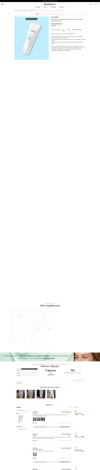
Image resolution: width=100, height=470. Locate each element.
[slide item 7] (50, 348)
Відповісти (35, 422)
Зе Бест (46, 7)
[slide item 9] (53, 348)
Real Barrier (55, 17)
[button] (20, 394)
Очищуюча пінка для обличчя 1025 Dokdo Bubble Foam (38, 338)
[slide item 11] (56, 348)
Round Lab (33, 335)
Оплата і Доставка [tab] (55, 29)
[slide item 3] (45, 348)
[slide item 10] (54, 348)
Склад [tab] (68, 29)
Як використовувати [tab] (77, 29)
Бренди (61, 7)
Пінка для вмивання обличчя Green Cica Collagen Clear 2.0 (18, 338)
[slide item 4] (46, 348)
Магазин (37, 7)
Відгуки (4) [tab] (19, 381)
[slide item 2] (43, 348)
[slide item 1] (42, 348)
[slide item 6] (49, 348)
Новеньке (53, 7)
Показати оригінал (64, 426)
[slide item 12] (57, 348)
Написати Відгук (77, 380)
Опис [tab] (63, 29)
